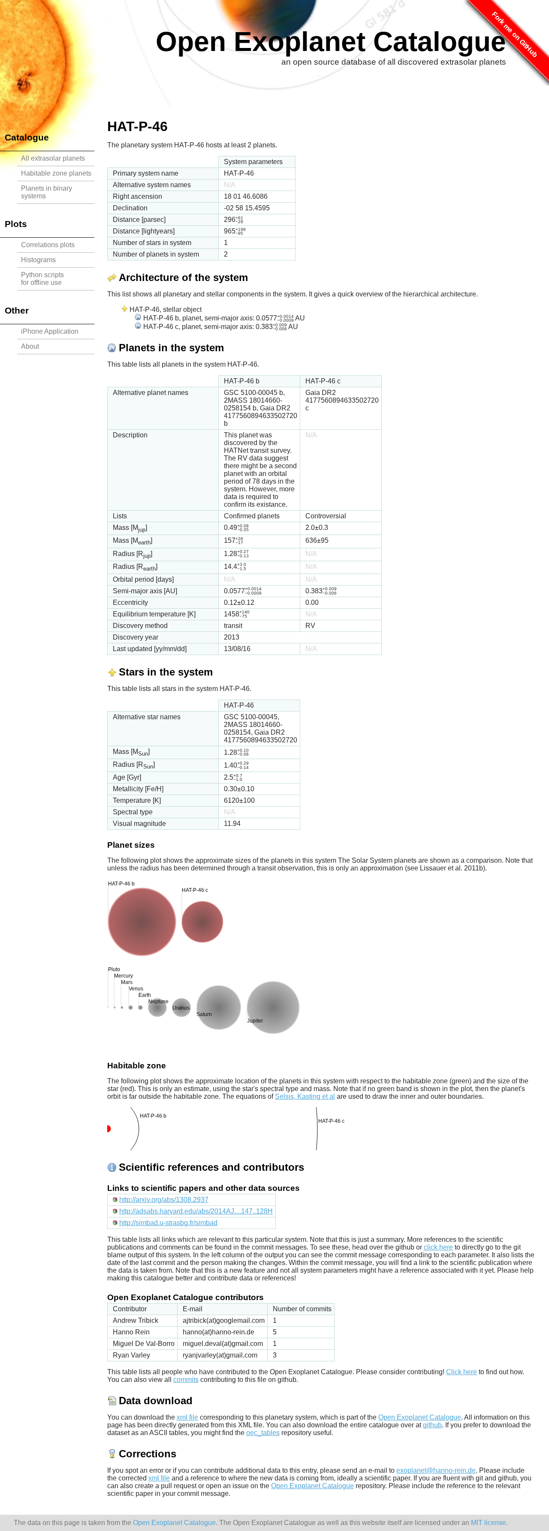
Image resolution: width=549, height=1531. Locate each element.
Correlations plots (48, 244)
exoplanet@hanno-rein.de (436, 1470)
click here (438, 1247)
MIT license (488, 1522)
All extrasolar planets (53, 158)
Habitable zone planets (56, 173)
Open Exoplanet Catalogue (331, 41)
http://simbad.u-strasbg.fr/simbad (168, 1222)
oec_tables (263, 1432)
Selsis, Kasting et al (305, 1096)
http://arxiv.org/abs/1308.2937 (163, 1199)
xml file (187, 1417)
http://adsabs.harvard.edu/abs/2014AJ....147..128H (196, 1211)
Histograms (38, 259)
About (30, 346)
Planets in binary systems (46, 192)
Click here (461, 1372)
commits (186, 1379)
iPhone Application (49, 331)
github (432, 1425)
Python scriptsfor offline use (42, 278)
